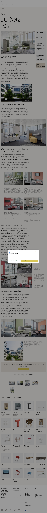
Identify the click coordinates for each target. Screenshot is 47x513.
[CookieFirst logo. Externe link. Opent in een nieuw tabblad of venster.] (9, 252)
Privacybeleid (35, 251)
